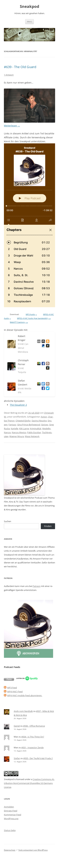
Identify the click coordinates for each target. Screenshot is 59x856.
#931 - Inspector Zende (32, 747)
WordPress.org (11, 818)
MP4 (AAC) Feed (15, 691)
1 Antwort (9, 74)
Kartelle (14, 428)
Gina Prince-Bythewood (28, 424)
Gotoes (44, 424)
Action (44, 416)
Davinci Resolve (39, 420)
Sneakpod (29, 6)
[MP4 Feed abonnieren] (5, 691)
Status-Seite (10, 830)
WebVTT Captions (19, 322)
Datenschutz (9, 850)
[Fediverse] (42, 384)
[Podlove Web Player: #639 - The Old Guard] (29, 225)
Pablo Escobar (34, 432)
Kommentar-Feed (12, 814)
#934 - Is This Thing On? (32, 736)
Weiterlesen (12, 125)
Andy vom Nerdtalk (23, 711)
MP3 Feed (12, 687)
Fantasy (12, 424)
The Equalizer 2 (18, 404)
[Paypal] (42, 346)
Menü (29, 21)
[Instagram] (47, 364)
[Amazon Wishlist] (47, 346)
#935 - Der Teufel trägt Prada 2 (38, 758)
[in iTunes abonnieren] (9, 679)
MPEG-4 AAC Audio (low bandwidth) (34, 318)
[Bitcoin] (47, 342)
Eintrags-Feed (10, 810)
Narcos (7, 432)
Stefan (17, 758)
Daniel (17, 725)
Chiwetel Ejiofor (23, 420)
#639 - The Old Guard (20, 67)
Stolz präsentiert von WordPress (33, 850)
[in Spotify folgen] (27, 679)
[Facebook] (42, 364)
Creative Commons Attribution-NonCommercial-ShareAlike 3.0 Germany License (29, 783)
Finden (48, 526)
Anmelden (9, 806)
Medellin (46, 428)
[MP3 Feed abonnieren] (5, 687)
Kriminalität (35, 428)
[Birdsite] (47, 389)
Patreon (36, 586)
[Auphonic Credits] (42, 342)
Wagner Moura (16, 436)
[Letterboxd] (38, 364)
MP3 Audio (31, 314)
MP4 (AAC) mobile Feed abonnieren (24, 695)
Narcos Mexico (19, 432)
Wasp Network (32, 436)
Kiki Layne (24, 428)
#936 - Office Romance (34, 725)
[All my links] (38, 342)
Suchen (7, 521)
